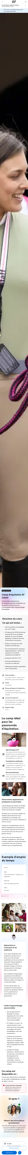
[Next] (25, 896)
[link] (10, 6)
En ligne (9, 1143)
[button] (2, 1)
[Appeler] (25, 1)
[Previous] (22, 896)
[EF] (14, 2)
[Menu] (25, 6)
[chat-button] (22, 1152)
